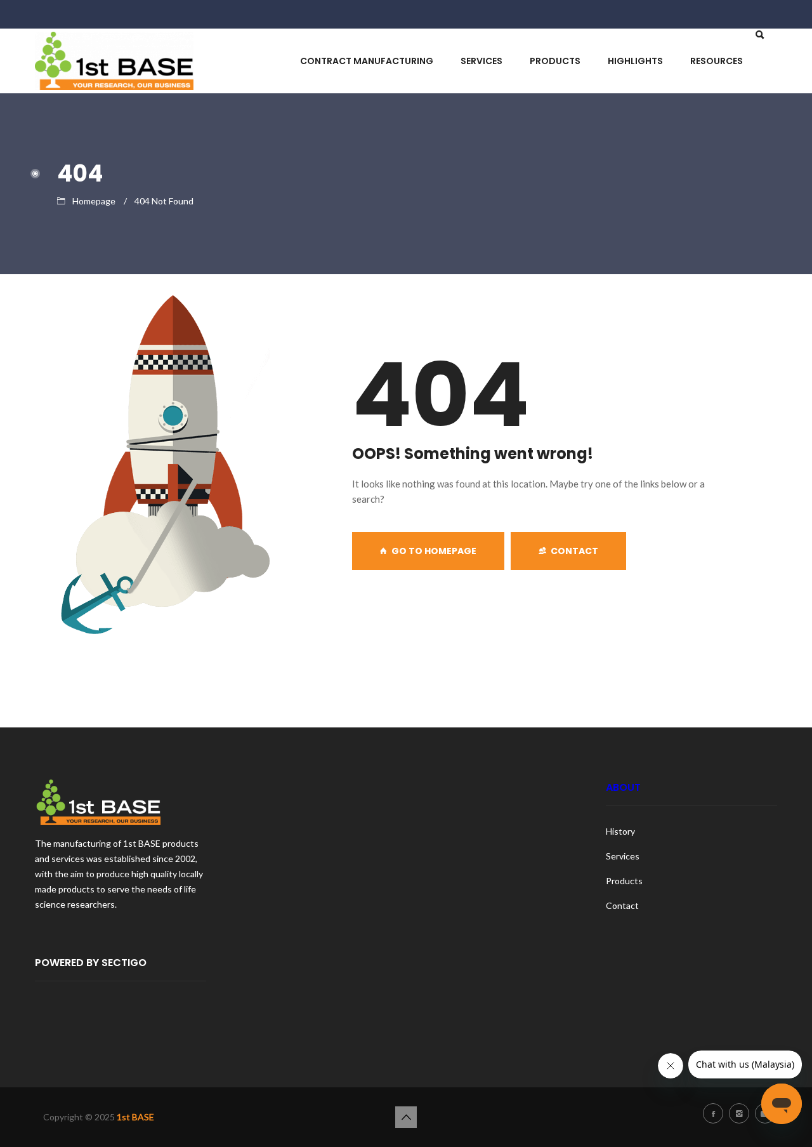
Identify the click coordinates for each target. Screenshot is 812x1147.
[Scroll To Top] (406, 1117)
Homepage (93, 201)
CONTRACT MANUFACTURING (366, 61)
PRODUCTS (555, 61)
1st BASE (135, 1116)
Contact (574, 551)
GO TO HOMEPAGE (433, 551)
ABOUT (623, 787)
